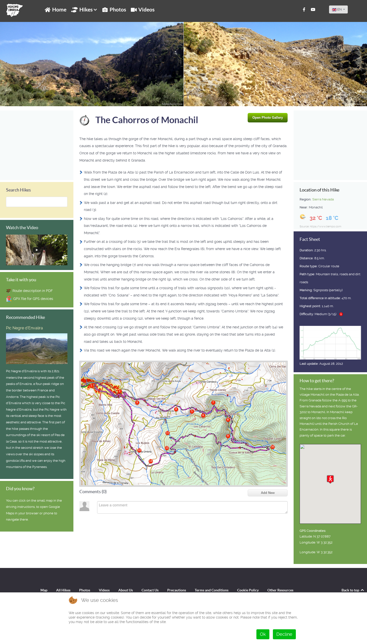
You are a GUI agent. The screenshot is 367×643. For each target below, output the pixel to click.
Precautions (176, 590)
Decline (284, 634)
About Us (125, 590)
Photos (84, 590)
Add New (268, 493)
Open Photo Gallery (267, 117)
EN (340, 9)
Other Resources (280, 590)
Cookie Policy (248, 590)
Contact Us (150, 590)
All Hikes (63, 590)
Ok (263, 634)
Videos (104, 590)
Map (43, 590)
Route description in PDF (32, 291)
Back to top (351, 590)
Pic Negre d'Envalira (24, 328)
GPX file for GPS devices (33, 299)
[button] (330, 479)
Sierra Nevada (323, 199)
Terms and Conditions (211, 590)
